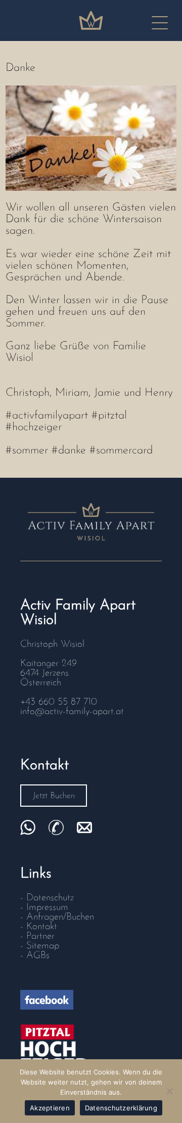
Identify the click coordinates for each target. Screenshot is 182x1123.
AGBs (38, 956)
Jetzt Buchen (54, 796)
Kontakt (41, 927)
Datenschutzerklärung (121, 1108)
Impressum (47, 907)
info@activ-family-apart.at (72, 712)
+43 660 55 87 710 (58, 702)
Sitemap (42, 946)
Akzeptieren (50, 1108)
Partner (40, 936)
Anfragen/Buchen (60, 917)
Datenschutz (50, 898)
